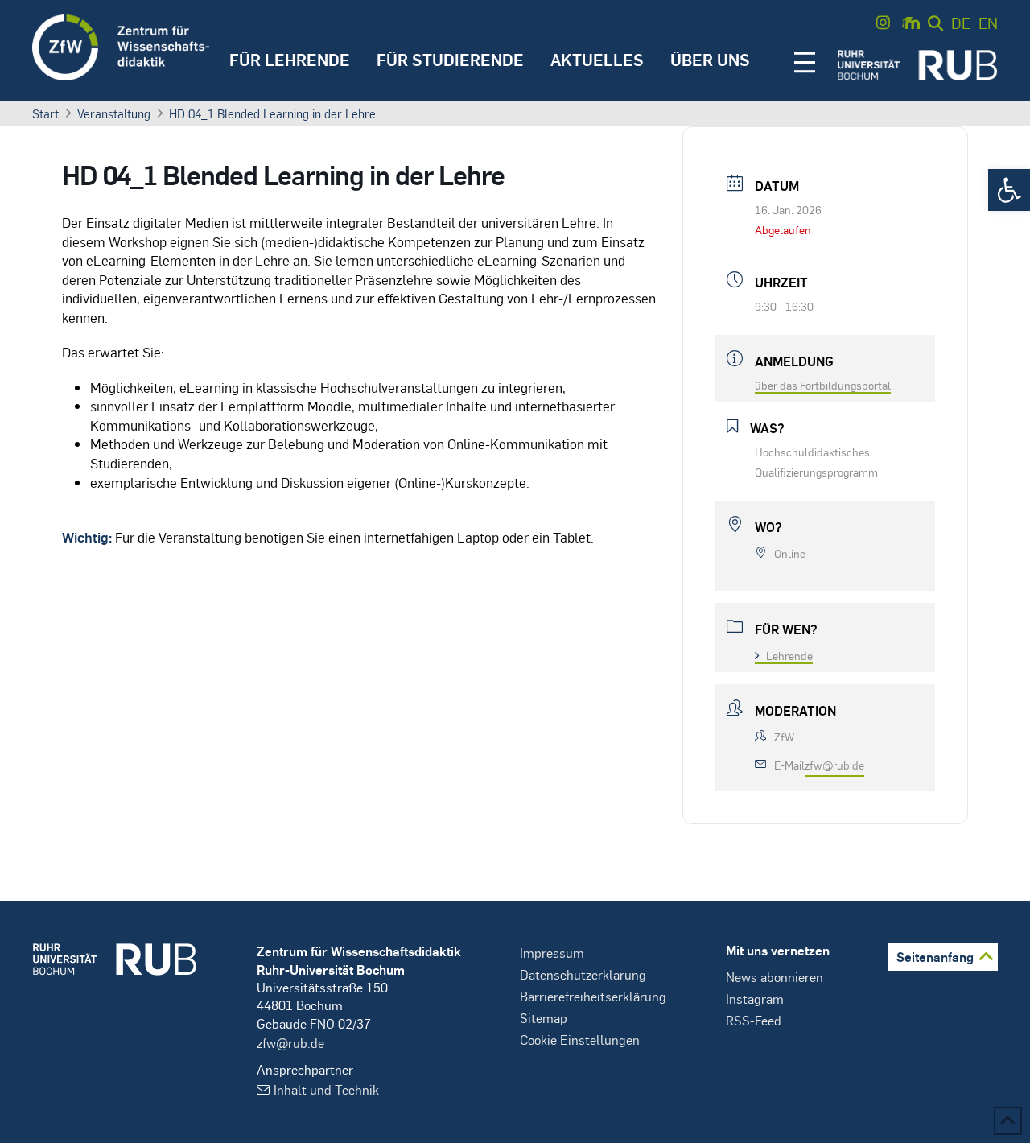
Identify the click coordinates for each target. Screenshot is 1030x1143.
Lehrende (789, 655)
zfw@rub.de (834, 764)
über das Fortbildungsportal (823, 385)
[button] (1009, 190)
